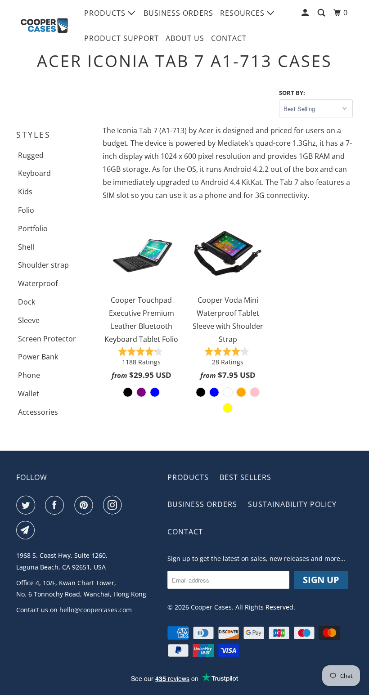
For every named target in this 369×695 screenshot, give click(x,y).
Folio (26, 210)
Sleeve (29, 320)
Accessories (38, 412)
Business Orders (178, 13)
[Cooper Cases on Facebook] (56, 505)
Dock (26, 302)
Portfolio (33, 228)
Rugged (31, 155)
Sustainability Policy (292, 504)
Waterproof (38, 283)
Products (106, 13)
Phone (29, 375)
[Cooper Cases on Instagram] (114, 505)
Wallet (28, 394)
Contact (229, 38)
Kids (25, 192)
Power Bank (38, 357)
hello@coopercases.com (95, 609)
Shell (26, 247)
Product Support (121, 38)
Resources (243, 13)
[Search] (322, 12)
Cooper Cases (211, 607)
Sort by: (292, 93)
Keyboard (34, 173)
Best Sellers (245, 477)
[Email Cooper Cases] (27, 530)
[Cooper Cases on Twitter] (27, 505)
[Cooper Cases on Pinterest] (85, 505)
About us (185, 38)
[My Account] (306, 12)
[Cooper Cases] (44, 26)
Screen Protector (47, 339)
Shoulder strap (43, 265)
